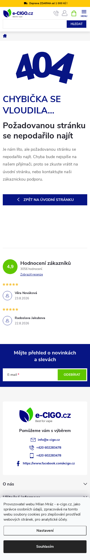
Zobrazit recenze (31, 274)
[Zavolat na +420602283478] (56, 13)
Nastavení (45, 530)
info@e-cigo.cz (49, 440)
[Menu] (84, 13)
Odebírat (72, 374)
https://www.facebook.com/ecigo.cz (49, 463)
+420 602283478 (48, 447)
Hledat (77, 24)
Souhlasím (45, 546)
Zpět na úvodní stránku (49, 199)
